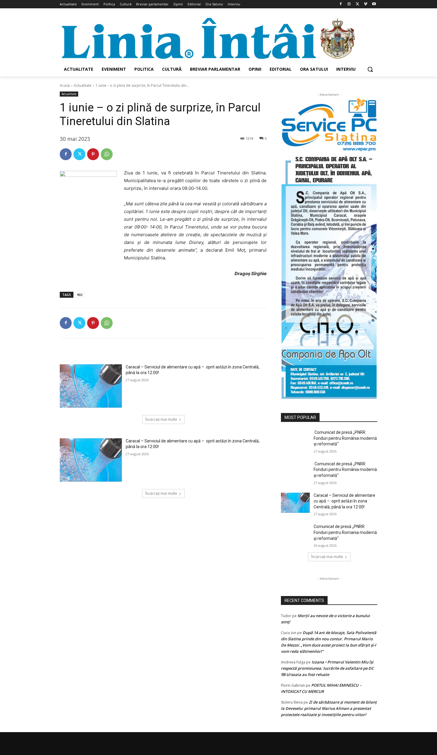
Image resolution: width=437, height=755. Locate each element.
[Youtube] (373, 4)
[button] (370, 69)
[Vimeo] (365, 4)
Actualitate (83, 85)
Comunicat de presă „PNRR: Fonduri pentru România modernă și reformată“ (345, 438)
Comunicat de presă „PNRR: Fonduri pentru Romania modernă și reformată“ (345, 532)
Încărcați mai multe (161, 419)
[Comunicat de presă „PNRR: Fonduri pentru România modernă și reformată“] (295, 440)
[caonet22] (329, 275)
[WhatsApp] (107, 154)
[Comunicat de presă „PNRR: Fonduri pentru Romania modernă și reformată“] (295, 534)
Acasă (65, 85)
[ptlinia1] (329, 125)
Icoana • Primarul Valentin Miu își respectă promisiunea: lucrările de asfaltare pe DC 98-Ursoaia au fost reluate (327, 668)
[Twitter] (357, 4)
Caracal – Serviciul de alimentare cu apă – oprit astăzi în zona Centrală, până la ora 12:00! (344, 501)
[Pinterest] (93, 154)
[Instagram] (349, 4)
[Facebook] (340, 4)
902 (79, 294)
